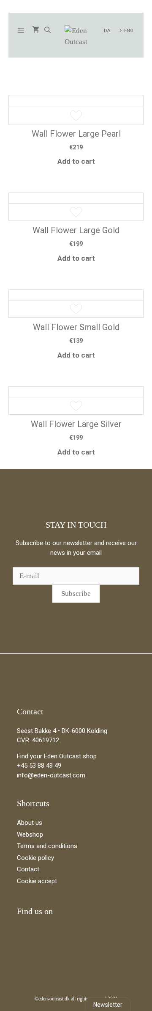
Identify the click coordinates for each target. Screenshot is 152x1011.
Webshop (30, 834)
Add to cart (76, 161)
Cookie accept (37, 881)
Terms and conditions (47, 846)
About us (29, 822)
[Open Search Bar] (47, 30)
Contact (28, 869)
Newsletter (107, 1004)
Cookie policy (35, 858)
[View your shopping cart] (35, 30)
